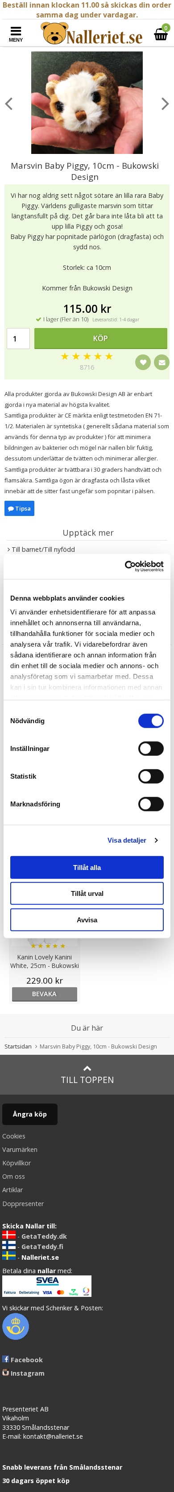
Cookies (13, 1136)
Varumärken (19, 1149)
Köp (100, 338)
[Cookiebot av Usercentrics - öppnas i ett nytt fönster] (125, 566)
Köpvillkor (16, 1163)
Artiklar (12, 1189)
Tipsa (22, 508)
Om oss (13, 1176)
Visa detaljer (127, 840)
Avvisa (87, 919)
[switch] (151, 748)
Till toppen (87, 1080)
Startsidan (18, 1046)
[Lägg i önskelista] (143, 362)
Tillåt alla (87, 867)
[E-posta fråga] (162, 362)
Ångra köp (30, 1114)
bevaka (44, 993)
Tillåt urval (87, 893)
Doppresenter (23, 1203)
